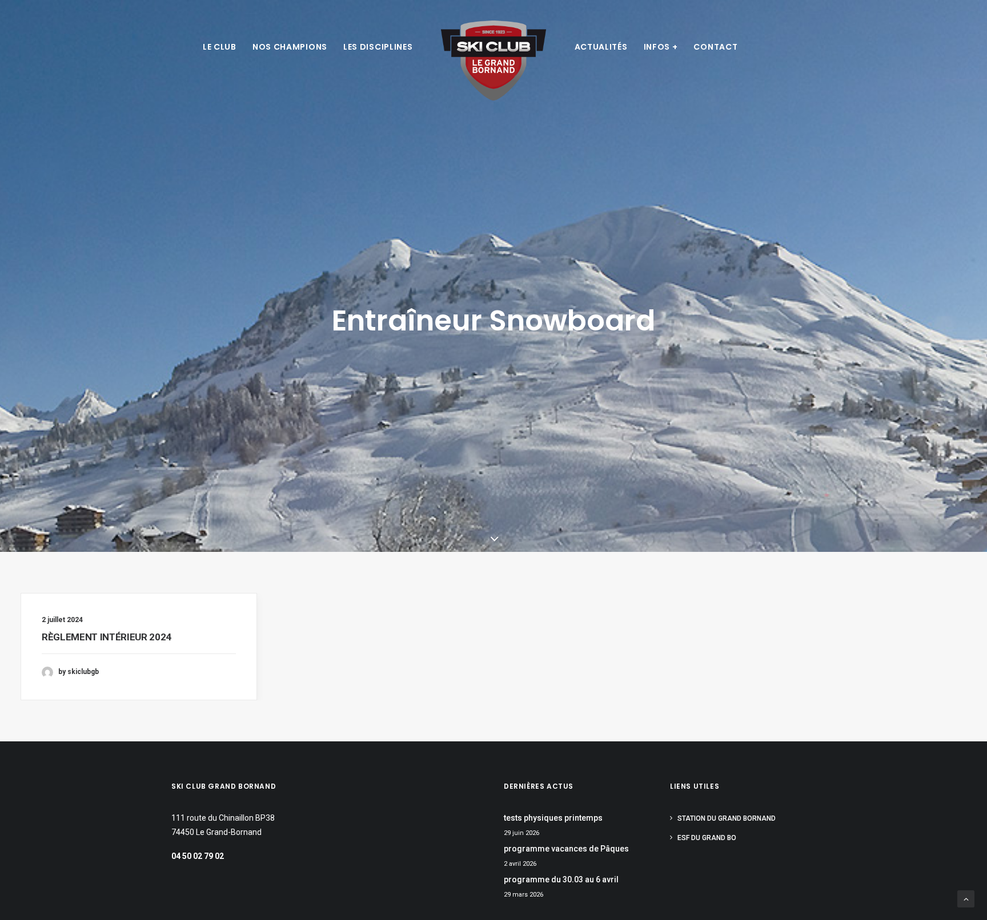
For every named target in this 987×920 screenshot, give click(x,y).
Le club (219, 47)
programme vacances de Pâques (566, 848)
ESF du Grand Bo (706, 838)
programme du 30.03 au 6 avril (561, 879)
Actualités (601, 47)
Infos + (661, 47)
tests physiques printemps (553, 817)
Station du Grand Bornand (726, 818)
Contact (715, 47)
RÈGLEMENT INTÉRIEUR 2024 (106, 637)
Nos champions (289, 47)
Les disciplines (378, 47)
